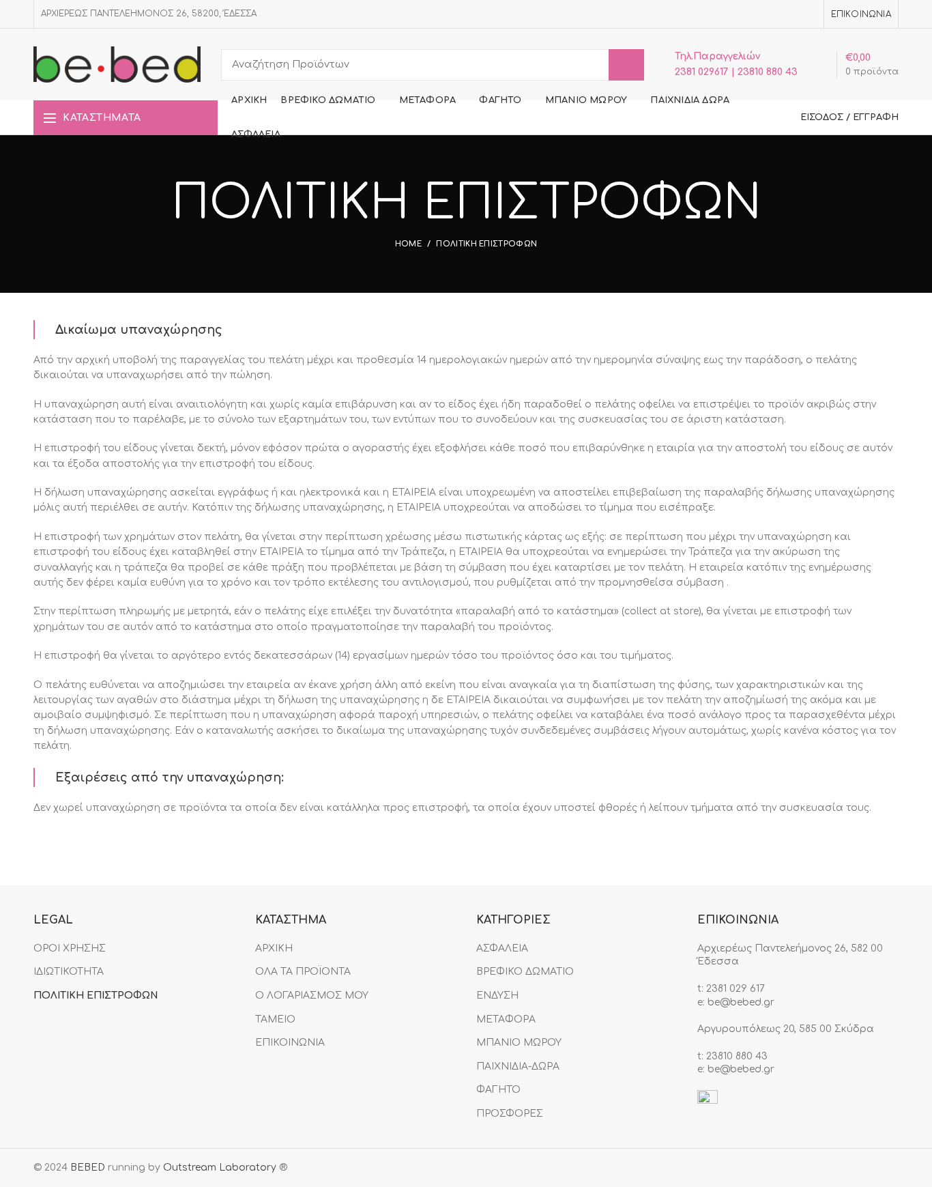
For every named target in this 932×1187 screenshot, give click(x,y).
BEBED (87, 1167)
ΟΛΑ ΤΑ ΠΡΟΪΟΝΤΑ (303, 972)
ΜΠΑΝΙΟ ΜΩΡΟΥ (519, 1043)
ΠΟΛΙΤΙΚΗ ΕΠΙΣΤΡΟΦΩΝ (95, 995)
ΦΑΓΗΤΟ (498, 1090)
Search (626, 65)
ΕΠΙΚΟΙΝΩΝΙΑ (290, 1043)
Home (408, 244)
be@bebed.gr (741, 1002)
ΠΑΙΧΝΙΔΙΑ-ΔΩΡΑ (517, 1066)
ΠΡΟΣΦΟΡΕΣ (509, 1114)
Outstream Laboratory (219, 1167)
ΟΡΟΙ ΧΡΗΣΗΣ (69, 948)
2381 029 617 (735, 989)
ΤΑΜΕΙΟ (275, 1019)
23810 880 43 (737, 1056)
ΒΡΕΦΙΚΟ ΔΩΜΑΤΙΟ (525, 972)
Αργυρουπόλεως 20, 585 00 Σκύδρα (785, 1029)
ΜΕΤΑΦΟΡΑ (506, 1019)
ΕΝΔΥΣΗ (497, 995)
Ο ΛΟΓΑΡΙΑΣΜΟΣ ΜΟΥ (311, 995)
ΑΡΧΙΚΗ (274, 948)
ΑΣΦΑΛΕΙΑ (502, 948)
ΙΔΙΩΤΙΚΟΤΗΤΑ (68, 972)
